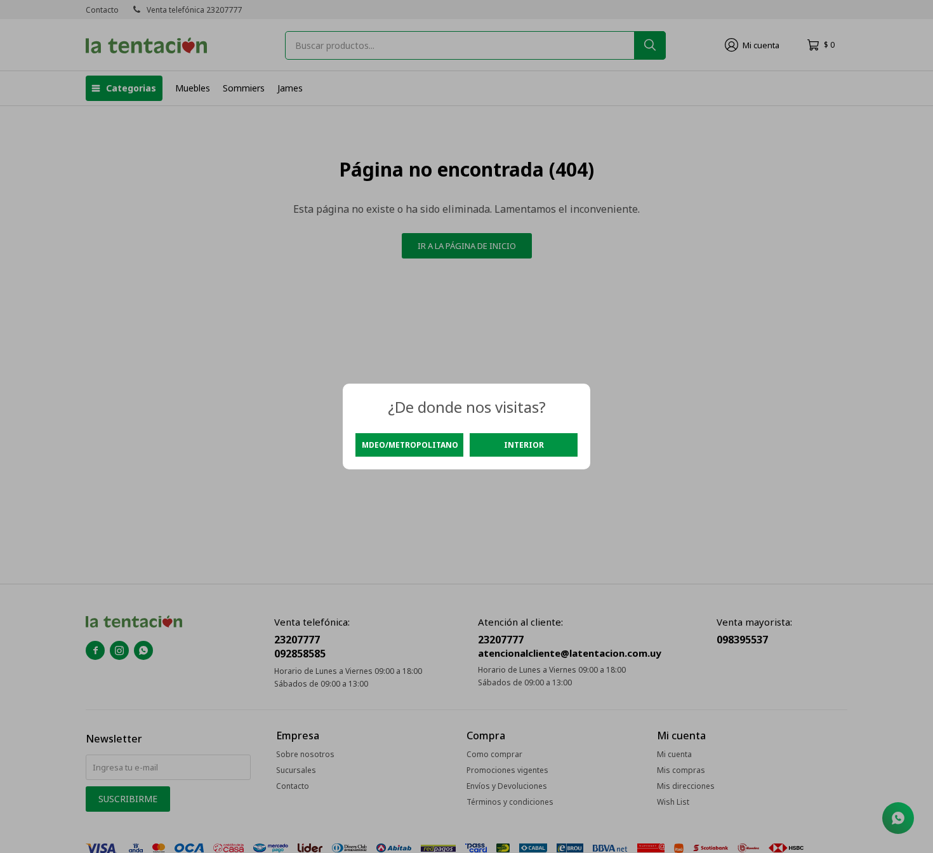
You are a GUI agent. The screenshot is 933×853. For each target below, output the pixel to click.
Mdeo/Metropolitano (410, 445)
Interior (524, 445)
